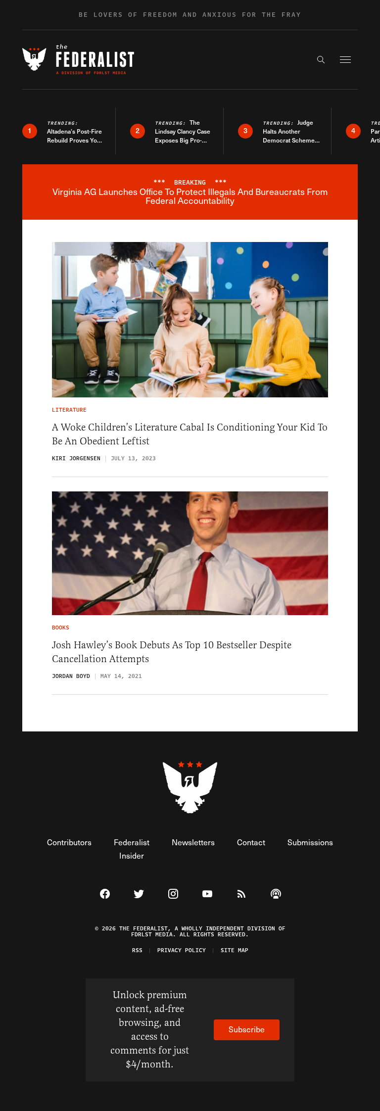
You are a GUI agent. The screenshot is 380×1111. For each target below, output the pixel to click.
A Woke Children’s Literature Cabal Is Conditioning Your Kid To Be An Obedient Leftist (190, 434)
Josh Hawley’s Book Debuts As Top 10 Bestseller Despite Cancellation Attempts (171, 652)
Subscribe (247, 1029)
